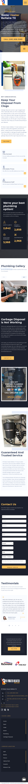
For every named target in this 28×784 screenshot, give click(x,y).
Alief (4, 751)
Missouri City (6, 767)
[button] (1, 50)
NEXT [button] (24, 277)
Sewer (5, 730)
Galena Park (6, 761)
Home (4, 721)
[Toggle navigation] (25, 2)
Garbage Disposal (8, 737)
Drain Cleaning (10, 302)
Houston (5, 764)
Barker (5, 754)
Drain (4, 724)
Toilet (4, 727)
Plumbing (6, 733)
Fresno (5, 758)
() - (15, 40)
